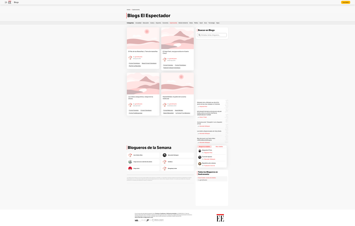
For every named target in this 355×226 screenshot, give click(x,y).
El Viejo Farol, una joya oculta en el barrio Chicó (176, 52)
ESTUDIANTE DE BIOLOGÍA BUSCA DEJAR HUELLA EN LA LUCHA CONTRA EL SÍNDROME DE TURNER (209, 113)
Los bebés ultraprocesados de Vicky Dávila (209, 131)
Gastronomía (173, 23)
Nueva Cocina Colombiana (149, 63)
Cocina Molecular (168, 110)
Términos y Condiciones (160, 213)
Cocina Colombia (168, 65)
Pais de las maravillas (135, 66)
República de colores (209, 163)
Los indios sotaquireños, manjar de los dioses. (140, 98)
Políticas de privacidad (171, 213)
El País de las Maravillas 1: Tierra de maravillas (143, 51)
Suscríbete (346, 2)
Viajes (217, 23)
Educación (146, 23)
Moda (191, 23)
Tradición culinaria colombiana (171, 68)
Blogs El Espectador (148, 15)
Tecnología (211, 23)
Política (196, 23)
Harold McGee (179, 110)
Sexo (205, 23)
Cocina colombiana (134, 63)
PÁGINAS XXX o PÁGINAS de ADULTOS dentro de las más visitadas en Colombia (208, 103)
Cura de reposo (207, 157)
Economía (165, 23)
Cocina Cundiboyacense (135, 113)
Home (128, 9)
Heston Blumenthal (168, 113)
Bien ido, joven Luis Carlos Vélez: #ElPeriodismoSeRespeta (206, 139)
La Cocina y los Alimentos (183, 113)
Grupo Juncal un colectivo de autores (142, 161)
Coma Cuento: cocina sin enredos (207, 178)
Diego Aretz (136, 168)
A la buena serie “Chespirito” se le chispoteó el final (209, 123)
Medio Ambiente (183, 23)
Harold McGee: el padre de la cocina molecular (174, 98)
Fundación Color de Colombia (209, 165)
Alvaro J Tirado (203, 117)
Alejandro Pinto (203, 106)
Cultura (152, 23)
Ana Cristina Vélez (138, 155)
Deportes (158, 23)
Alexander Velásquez (205, 126)
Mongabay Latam (172, 168)
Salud (201, 23)
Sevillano (170, 161)
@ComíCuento (138, 56)
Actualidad (138, 23)
